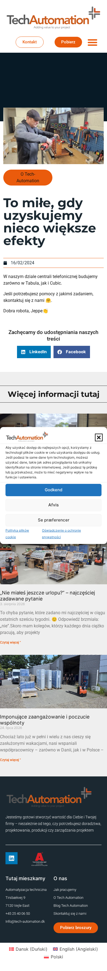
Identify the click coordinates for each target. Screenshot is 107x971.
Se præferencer (53, 520)
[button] (99, 437)
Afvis (53, 504)
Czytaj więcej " (10, 642)
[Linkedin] (11, 858)
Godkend (53, 489)
